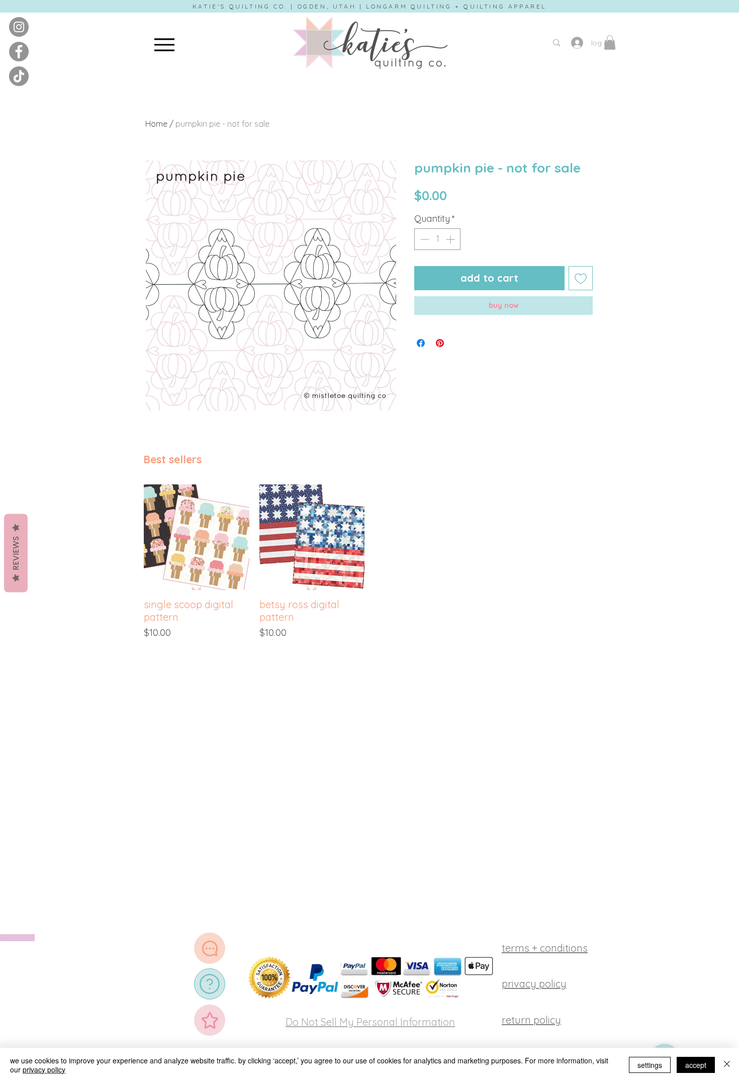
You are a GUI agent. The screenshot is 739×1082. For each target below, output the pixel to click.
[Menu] (164, 44)
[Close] (727, 1065)
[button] (610, 42)
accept (695, 1065)
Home (156, 124)
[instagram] (19, 27)
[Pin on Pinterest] (440, 343)
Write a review (485, 483)
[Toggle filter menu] (569, 579)
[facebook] (19, 51)
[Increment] (451, 239)
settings (649, 1065)
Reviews (16, 553)
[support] (209, 948)
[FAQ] (209, 984)
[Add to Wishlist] (581, 278)
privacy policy (44, 1069)
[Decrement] (423, 239)
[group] (369, 747)
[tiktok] (19, 76)
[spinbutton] (437, 239)
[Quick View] (196, 723)
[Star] (209, 1020)
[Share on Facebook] (421, 343)
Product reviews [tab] (176, 550)
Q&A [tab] (225, 550)
